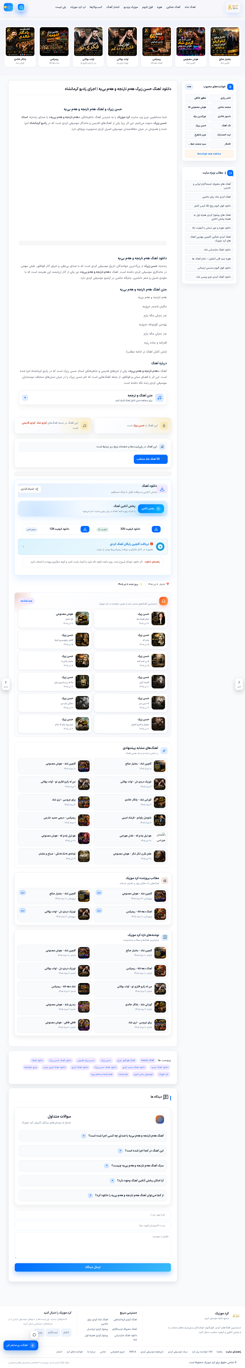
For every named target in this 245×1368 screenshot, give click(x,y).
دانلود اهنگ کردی (80, 1067)
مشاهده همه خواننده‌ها (209, 154)
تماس (103, 1352)
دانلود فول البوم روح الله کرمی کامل (212, 206)
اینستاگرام (53, 1332)
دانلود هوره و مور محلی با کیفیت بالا (211, 228)
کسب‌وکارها (96, 7)
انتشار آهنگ (112, 7)
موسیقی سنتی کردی (143, 1074)
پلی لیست (60, 7)
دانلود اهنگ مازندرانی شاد (217, 250)
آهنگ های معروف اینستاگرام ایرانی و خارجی (212, 186)
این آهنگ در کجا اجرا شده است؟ (144, 1151)
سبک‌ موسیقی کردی (178, 1352)
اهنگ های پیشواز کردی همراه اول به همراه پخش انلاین (212, 217)
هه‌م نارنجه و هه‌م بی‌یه (101, 1074)
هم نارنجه (123, 1074)
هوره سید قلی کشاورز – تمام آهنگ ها (211, 259)
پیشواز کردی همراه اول (96, 1336)
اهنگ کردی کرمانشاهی (125, 1320)
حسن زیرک (139, 426)
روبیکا (39, 1332)
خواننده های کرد (75, 1352)
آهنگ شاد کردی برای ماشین (97, 1322)
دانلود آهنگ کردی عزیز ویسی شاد (213, 277)
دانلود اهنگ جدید (159, 1067)
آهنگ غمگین (173, 7)
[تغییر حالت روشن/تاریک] (8, 7)
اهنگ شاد (190, 7)
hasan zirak (147, 1060)
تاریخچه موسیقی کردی (151, 1352)
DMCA (132, 1352)
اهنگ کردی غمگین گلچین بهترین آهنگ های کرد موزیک (210, 239)
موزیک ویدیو (131, 7)
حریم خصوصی (117, 1352)
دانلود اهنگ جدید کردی (134, 1067)
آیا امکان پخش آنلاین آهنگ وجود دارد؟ (140, 1181)
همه (189, 86)
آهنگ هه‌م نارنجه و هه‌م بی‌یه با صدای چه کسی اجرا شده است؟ (126, 1136)
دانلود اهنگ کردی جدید (54, 1067)
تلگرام (66, 1332)
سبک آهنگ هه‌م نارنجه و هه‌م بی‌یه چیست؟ (137, 1166)
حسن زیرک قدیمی (86, 1060)
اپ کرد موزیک (78, 7)
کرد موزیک (163, 1074)
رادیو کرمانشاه (30, 1067)
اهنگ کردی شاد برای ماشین (216, 197)
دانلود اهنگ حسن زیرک (105, 1067)
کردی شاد (42, 423)
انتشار (59, 1352)
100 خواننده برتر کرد (202, 1352)
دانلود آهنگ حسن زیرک (60, 1060)
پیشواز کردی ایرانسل (97, 1329)
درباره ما (91, 1352)
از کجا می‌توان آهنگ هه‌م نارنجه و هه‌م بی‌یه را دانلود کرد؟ (129, 1195)
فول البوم (147, 7)
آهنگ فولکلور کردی (126, 1060)
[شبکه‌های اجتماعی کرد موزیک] (34, 1334)
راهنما (220, 1352)
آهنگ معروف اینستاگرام (124, 1329)
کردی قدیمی (28, 423)
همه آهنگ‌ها (26, 601)
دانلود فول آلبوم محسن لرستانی (214, 268)
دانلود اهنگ (37, 1060)
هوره (159, 7)
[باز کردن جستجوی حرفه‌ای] (21, 7)
